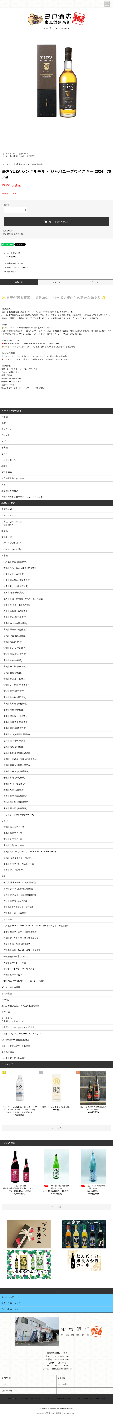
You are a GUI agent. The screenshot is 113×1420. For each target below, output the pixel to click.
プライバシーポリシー (84, 1398)
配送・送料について (37, 1398)
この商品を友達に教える (13, 263)
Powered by (41, 1413)
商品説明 (19, 282)
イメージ (56, 282)
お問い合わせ (6, 1391)
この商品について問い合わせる (16, 267)
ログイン (5, 1384)
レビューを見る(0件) (12, 253)
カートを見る (63, 1384)
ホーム (5, 154)
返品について (8, 231)
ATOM (103, 1398)
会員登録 (61, 1378)
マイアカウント (7, 1378)
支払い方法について (21, 1398)
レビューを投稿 (10, 257)
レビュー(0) (94, 282)
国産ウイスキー (24, 154)
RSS (97, 1398)
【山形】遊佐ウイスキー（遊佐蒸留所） (23, 156)
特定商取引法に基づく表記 (13, 234)
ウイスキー (13, 154)
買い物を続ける (10, 272)
